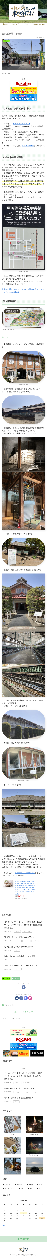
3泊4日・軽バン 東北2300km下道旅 (19, 937)
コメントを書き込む (23, 1012)
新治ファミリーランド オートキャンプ (20, 966)
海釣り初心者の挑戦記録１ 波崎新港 (19, 956)
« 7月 (3, 1226)
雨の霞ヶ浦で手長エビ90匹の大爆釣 (19, 947)
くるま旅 (7, 978)
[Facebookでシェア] (24, 987)
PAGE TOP (24, 1239)
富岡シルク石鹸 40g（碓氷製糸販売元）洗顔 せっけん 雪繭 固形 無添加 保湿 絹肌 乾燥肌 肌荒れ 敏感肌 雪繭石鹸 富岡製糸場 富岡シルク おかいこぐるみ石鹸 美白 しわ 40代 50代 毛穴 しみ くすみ (25, 888)
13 (23, 1213)
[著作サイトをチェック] (17, 998)
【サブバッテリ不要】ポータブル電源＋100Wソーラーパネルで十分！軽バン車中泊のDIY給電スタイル (23, 925)
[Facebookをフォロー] (21, 998)
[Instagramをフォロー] (26, 998)
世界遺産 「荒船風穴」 (25, 873)
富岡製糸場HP (28, 146)
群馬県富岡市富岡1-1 (21, 124)
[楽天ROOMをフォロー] (30, 998)
